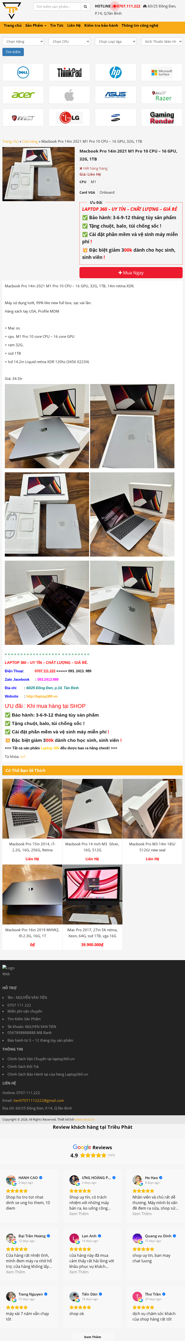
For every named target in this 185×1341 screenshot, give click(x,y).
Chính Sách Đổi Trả (23, 1066)
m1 (23, 756)
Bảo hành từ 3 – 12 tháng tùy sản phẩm (40, 1040)
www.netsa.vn (85, 1119)
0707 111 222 (19, 1005)
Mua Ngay (133, 273)
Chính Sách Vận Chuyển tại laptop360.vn (41, 1058)
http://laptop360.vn (42, 696)
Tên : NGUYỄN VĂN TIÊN (27, 997)
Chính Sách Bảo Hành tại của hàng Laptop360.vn (47, 1074)
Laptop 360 (50, 748)
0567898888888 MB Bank (29, 1032)
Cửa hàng (30, 141)
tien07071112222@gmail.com (38, 1100)
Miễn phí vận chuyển (24, 1011)
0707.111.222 (128, 6)
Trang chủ (10, 141)
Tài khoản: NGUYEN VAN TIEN (31, 1026)
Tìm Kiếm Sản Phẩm (24, 1018)
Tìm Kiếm (13, 52)
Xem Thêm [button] (79, 1213)
